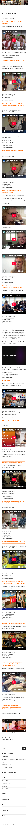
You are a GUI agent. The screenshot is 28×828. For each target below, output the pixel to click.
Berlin (3, 137)
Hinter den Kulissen (6, 764)
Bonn (6, 137)
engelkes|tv (8, 2)
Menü (14, 7)
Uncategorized (5, 799)
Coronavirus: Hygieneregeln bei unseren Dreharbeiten (14, 759)
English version (5, 762)
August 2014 (5, 786)
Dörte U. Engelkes (10, 95)
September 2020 (6, 783)
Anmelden (4, 807)
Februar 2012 (5, 788)
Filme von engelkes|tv (8, 19)
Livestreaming (5, 756)
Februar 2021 (5, 780)
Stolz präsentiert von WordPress (9, 824)
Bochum (9, 137)
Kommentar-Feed (6, 813)
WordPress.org (5, 815)
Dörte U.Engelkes (15, 412)
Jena (23, 136)
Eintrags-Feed (5, 810)
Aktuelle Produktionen (7, 797)
